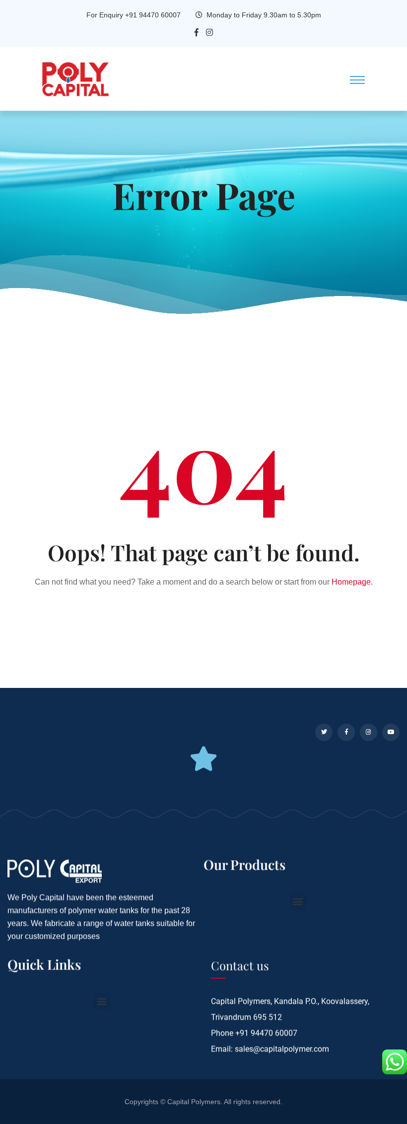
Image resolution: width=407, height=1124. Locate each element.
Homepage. (352, 582)
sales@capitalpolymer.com (282, 1048)
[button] (298, 901)
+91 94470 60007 (266, 1033)
